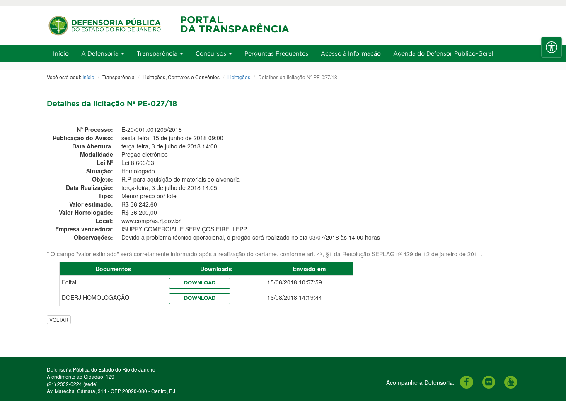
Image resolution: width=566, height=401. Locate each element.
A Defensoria (100, 53)
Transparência (158, 53)
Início (61, 53)
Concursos (212, 53)
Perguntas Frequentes (276, 53)
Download (199, 283)
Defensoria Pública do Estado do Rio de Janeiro (101, 369)
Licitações (238, 76)
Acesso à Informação (351, 53)
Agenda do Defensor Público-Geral (443, 53)
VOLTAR (58, 319)
